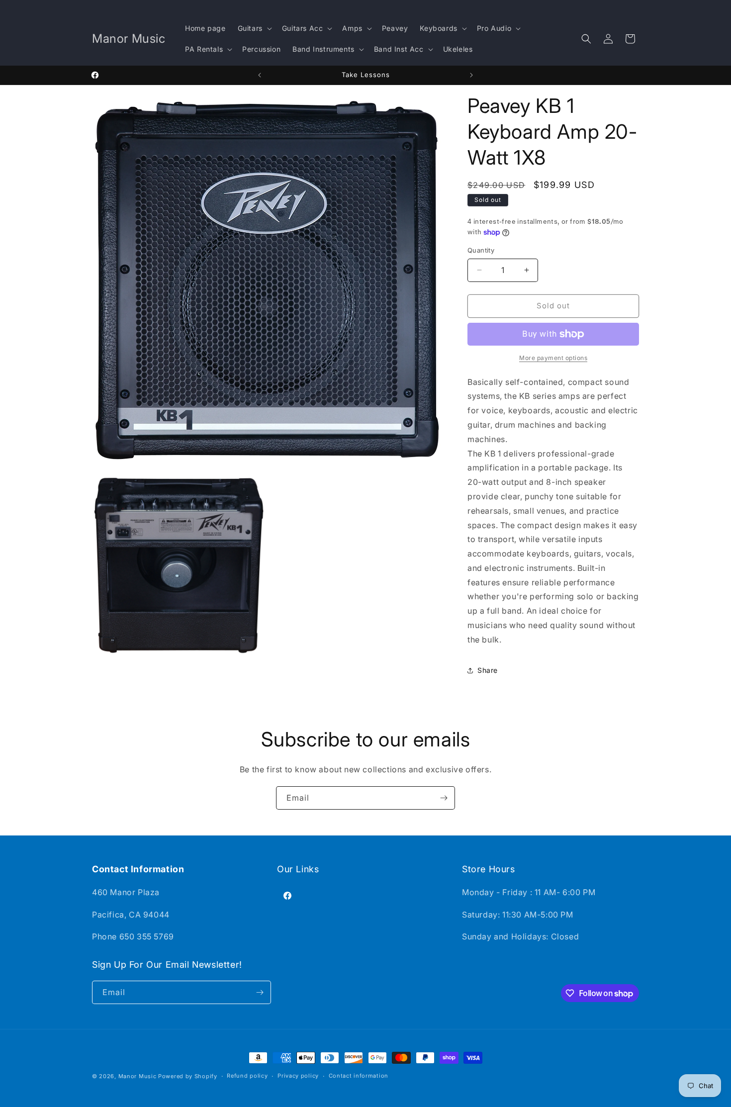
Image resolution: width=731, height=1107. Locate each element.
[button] (254, 28)
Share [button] (487, 670)
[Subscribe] (444, 798)
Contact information (358, 1075)
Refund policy (247, 1075)
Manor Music (137, 1076)
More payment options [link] (553, 358)
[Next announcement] (471, 75)
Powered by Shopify (187, 1076)
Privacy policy (298, 1075)
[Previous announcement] (260, 75)
